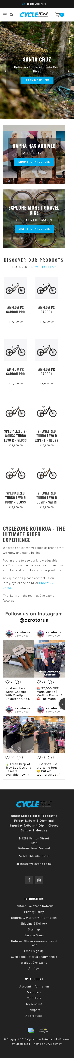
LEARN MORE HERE (37, 80)
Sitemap (34, 929)
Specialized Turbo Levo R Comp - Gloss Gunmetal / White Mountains (15, 504)
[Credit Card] (31, 1030)
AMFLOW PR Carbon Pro (15, 371)
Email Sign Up (34, 951)
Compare (34, 1010)
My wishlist (34, 1004)
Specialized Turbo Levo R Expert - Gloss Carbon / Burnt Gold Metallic (46, 442)
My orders (34, 992)
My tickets (34, 998)
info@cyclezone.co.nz (36, 863)
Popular (49, 267)
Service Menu (34, 935)
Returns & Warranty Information (34, 917)
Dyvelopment (54, 1043)
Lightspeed (23, 1043)
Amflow (34, 968)
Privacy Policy (34, 911)
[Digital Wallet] (43, 1030)
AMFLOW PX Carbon (46, 309)
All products (34, 1015)
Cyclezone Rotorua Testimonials (34, 956)
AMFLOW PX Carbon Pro (15, 309)
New (34, 267)
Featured (19, 267)
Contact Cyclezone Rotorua (34, 906)
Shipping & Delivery (34, 923)
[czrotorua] (9, 634)
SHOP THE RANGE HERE (34, 161)
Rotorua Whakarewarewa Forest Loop (34, 943)
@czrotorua (34, 620)
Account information (34, 986)
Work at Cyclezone (34, 962)
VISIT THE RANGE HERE (34, 228)
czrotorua (22, 632)
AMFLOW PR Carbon (46, 371)
